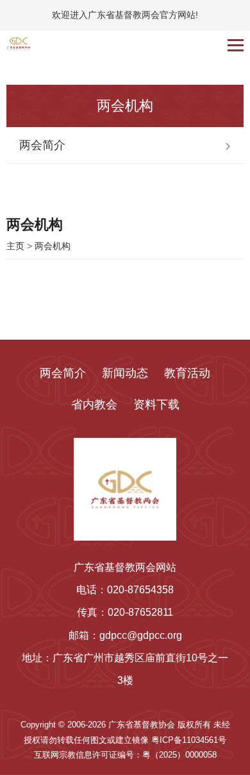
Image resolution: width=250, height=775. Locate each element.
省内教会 (94, 404)
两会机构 (53, 246)
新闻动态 (125, 373)
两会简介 (63, 373)
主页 (15, 246)
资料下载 (156, 404)
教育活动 (187, 373)
